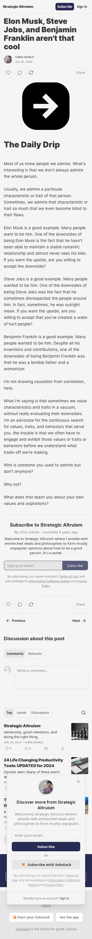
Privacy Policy (53, 885)
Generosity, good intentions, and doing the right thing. (30, 734)
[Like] (8, 72)
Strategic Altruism (22, 725)
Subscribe (64, 6)
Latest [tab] (21, 712)
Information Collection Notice (49, 581)
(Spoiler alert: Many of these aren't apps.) (32, 774)
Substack (23, 929)
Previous (18, 621)
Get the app (69, 917)
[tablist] (24, 653)
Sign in (82, 6)
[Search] (83, 712)
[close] (78, 781)
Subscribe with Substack (49, 864)
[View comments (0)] (20, 72)
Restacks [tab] (35, 654)
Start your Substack (33, 917)
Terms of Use (69, 576)
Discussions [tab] (40, 712)
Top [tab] (9, 712)
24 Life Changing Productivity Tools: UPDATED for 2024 (33, 763)
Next (76, 621)
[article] (46, 737)
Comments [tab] (15, 654)
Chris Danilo (24, 57)
